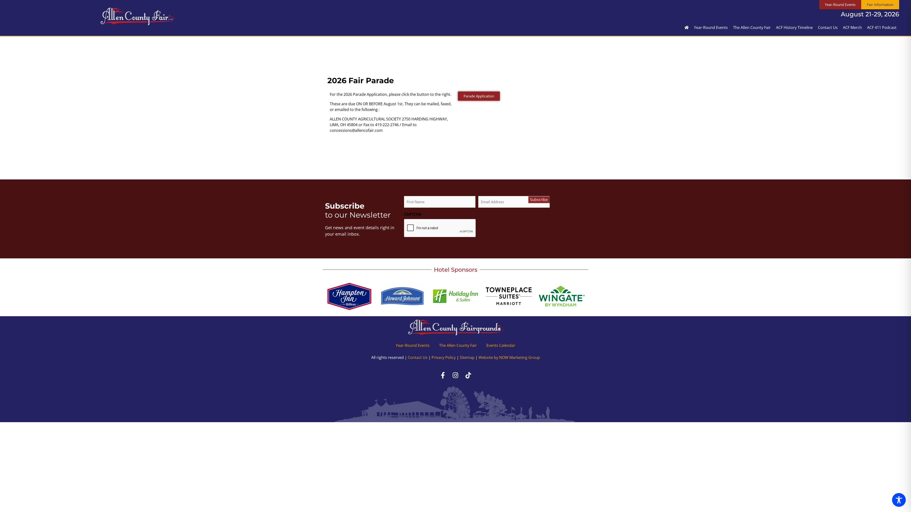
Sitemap (467, 357)
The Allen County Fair (752, 27)
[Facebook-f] (442, 375)
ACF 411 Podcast (882, 27)
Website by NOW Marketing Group (509, 357)
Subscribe (539, 199)
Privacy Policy (444, 357)
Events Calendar (500, 345)
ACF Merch (852, 27)
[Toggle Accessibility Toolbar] (899, 500)
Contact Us (828, 27)
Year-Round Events (711, 27)
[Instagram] (455, 375)
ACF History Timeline (794, 27)
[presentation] (440, 228)
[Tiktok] (468, 375)
